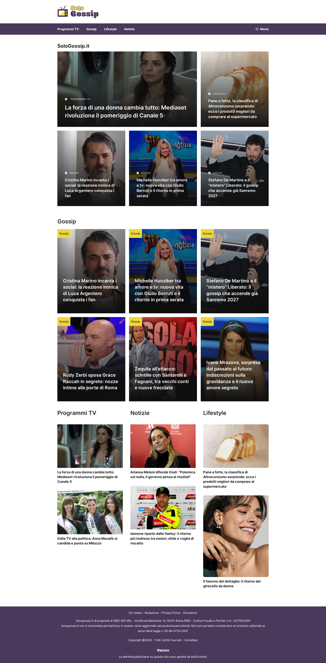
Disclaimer (190, 613)
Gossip (91, 29)
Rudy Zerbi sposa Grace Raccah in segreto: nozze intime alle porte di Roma (90, 381)
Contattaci (191, 640)
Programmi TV (68, 29)
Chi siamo (135, 613)
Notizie (129, 29)
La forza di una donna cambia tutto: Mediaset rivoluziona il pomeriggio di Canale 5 (87, 477)
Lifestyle (110, 29)
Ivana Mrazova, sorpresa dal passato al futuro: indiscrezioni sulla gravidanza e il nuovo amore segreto (233, 375)
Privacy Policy (171, 613)
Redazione (152, 613)
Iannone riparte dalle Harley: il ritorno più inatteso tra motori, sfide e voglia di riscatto (162, 538)
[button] (262, 29)
